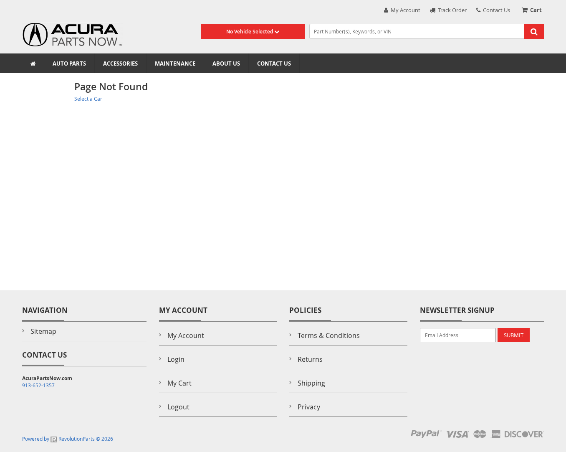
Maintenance (175, 63)
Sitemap (43, 331)
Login (175, 359)
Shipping (311, 383)
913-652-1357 (38, 385)
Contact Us (495, 10)
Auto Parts (69, 63)
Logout (178, 406)
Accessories (120, 63)
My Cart (179, 383)
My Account (404, 10)
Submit (513, 335)
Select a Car (88, 98)
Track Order (451, 10)
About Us (226, 63)
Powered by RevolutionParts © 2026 (67, 438)
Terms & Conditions (329, 335)
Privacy (309, 406)
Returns (310, 359)
